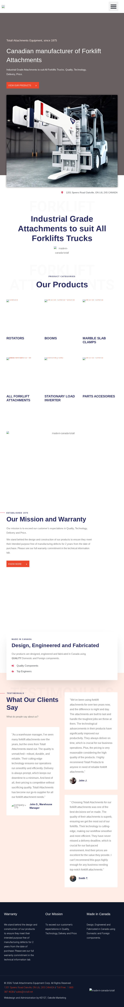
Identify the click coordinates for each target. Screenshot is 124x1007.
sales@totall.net (24, 991)
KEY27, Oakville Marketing (52, 997)
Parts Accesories (99, 396)
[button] (113, 6)
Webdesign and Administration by (21, 997)
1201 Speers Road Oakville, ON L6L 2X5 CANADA (29, 987)
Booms (51, 338)
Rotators (15, 338)
